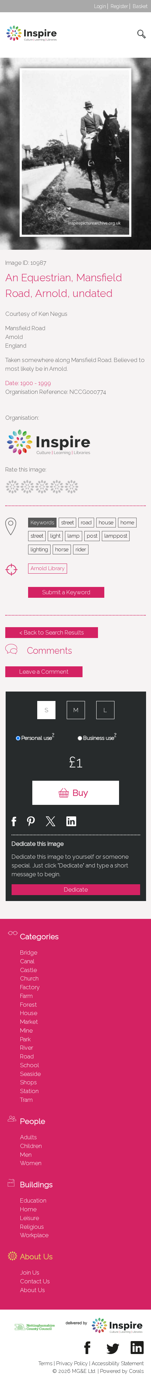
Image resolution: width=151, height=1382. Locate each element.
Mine (26, 1030)
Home (28, 1209)
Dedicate (76, 889)
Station (29, 1090)
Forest (28, 1004)
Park (25, 1039)
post (92, 536)
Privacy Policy (72, 1363)
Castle (28, 969)
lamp (73, 536)
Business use (99, 737)
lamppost (115, 536)
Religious (32, 1226)
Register (119, 6)
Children (31, 1145)
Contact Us (35, 1281)
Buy (80, 793)
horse (61, 549)
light (55, 536)
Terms (45, 1363)
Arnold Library (48, 568)
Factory (30, 987)
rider (81, 549)
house (106, 522)
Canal (27, 961)
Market (29, 1021)
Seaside (30, 1073)
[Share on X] (50, 822)
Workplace (34, 1235)
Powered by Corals (122, 1371)
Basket (140, 6)
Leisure (29, 1217)
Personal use (37, 737)
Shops (28, 1082)
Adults (28, 1137)
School (29, 1065)
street (67, 522)
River (26, 1047)
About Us (32, 1290)
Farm (26, 995)
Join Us (29, 1272)
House (28, 1012)
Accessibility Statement (118, 1363)
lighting (39, 549)
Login (100, 6)
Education (33, 1200)
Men (26, 1154)
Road (27, 1056)
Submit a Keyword (66, 592)
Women (30, 1163)
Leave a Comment (43, 671)
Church (29, 978)
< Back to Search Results (51, 632)
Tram (26, 1099)
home (127, 522)
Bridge (28, 952)
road (86, 522)
